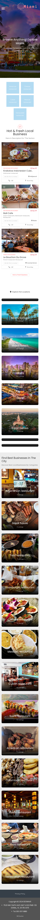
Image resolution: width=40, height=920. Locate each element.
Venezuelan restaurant (20, 876)
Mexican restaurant (20, 651)
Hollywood (33, 176)
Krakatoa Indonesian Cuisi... (18, 170)
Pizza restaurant (20, 844)
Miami (35, 220)
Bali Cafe (8, 213)
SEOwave (20, 916)
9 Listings (20, 655)
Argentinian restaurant (20, 491)
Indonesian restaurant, (22, 216)
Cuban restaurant (20, 684)
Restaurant (7, 217)
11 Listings (20, 752)
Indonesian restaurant (10, 173)
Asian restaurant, (9, 216)
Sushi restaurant (20, 716)
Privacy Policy (20, 894)
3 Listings (20, 495)
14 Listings (20, 848)
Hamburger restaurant (20, 587)
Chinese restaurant (20, 619)
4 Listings (20, 527)
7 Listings (20, 559)
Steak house (20, 523)
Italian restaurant (20, 812)
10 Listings (20, 688)
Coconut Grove (32, 263)
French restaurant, (9, 260)
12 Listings (20, 784)
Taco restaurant (20, 555)
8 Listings (20, 623)
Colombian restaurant (20, 780)
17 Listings (20, 880)
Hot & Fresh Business (20, 275)
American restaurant (20, 748)
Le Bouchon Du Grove (14, 257)
